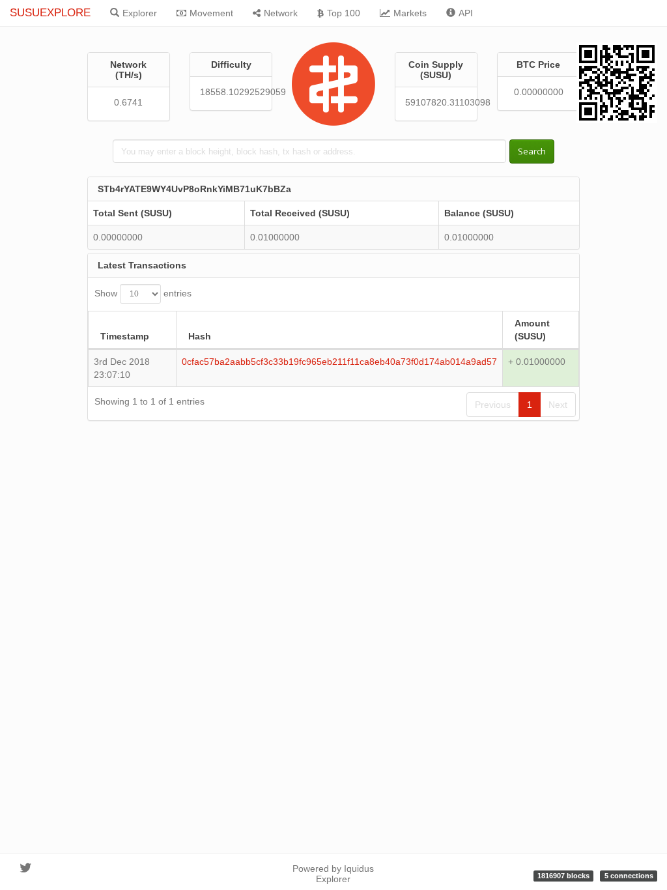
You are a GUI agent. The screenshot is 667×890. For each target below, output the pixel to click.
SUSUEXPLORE (50, 13)
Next (557, 404)
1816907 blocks (563, 876)
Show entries (143, 292)
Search (532, 151)
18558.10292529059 (231, 92)
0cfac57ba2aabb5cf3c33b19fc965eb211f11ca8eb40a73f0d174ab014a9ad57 (339, 361)
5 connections (628, 876)
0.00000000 (538, 92)
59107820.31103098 (436, 102)
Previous (493, 404)
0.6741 (128, 102)
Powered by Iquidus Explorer (333, 873)
